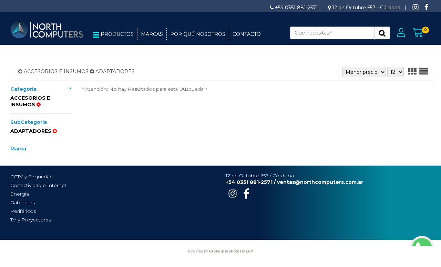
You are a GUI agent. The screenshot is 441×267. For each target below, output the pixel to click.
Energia (19, 194)
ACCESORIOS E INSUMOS (56, 71)
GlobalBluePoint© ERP (220, 251)
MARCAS (152, 34)
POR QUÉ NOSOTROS (197, 34)
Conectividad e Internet (38, 185)
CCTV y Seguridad (31, 177)
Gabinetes (22, 202)
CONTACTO (247, 34)
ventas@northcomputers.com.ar (320, 182)
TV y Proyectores (30, 220)
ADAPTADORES (115, 71)
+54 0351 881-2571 (296, 7)
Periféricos (23, 211)
